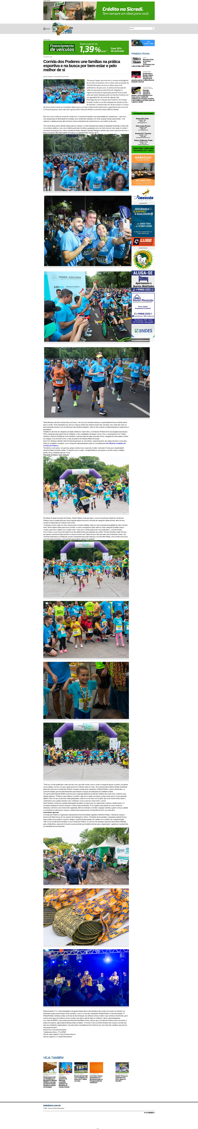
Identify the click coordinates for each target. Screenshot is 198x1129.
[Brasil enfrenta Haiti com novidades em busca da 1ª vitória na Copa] (81, 1067)
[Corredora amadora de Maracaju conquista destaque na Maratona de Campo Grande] (66, 1067)
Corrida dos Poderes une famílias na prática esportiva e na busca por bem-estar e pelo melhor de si (62, 29)
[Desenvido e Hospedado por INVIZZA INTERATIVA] (149, 1113)
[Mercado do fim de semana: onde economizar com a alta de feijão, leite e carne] (136, 60)
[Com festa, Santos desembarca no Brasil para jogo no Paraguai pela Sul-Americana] (97, 1067)
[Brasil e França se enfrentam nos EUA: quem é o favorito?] (123, 1067)
